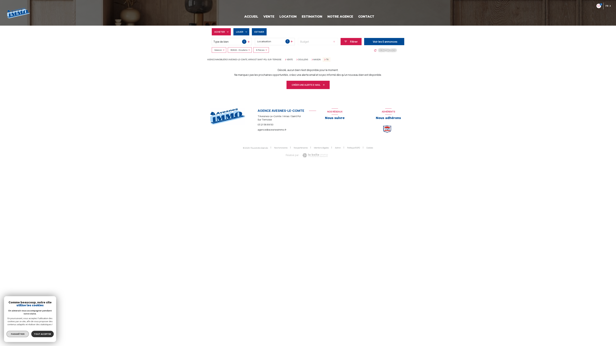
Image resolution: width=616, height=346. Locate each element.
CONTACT (366, 16)
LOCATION (288, 16)
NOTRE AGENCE (340, 16)
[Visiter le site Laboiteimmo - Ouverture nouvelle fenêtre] (315, 155)
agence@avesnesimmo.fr (272, 129)
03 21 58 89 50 (265, 124)
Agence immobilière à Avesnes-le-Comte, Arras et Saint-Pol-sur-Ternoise (244, 59)
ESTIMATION (312, 16)
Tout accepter (42, 334)
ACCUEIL (251, 16)
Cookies (369, 148)
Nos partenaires (301, 147)
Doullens (303, 60)
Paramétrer (18, 334)
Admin (338, 147)
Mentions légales (321, 147)
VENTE (268, 16)
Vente (290, 60)
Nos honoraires (280, 147)
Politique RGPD (353, 147)
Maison (317, 60)
